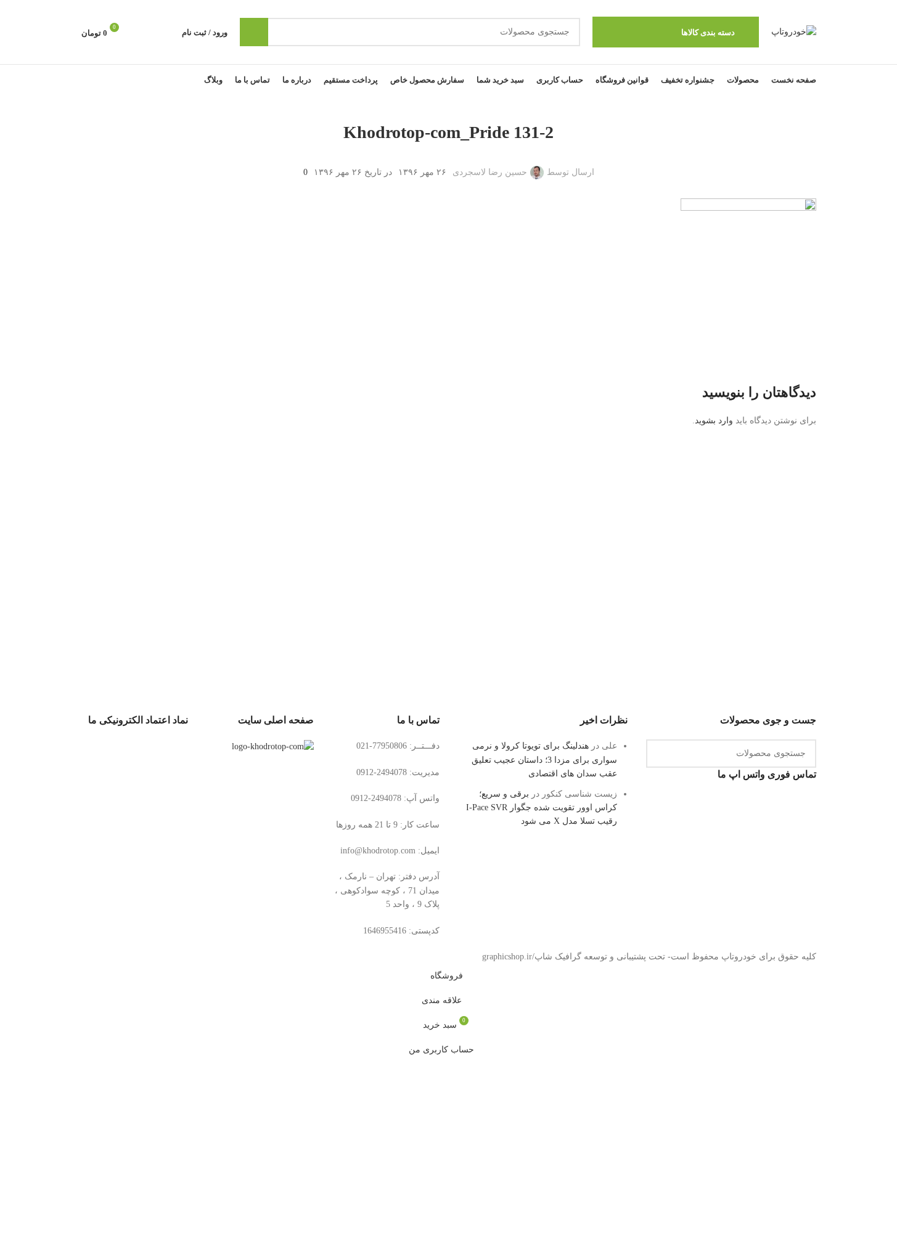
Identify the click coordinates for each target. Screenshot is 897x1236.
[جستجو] (254, 32)
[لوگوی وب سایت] (793, 31)
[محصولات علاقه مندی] (142, 32)
